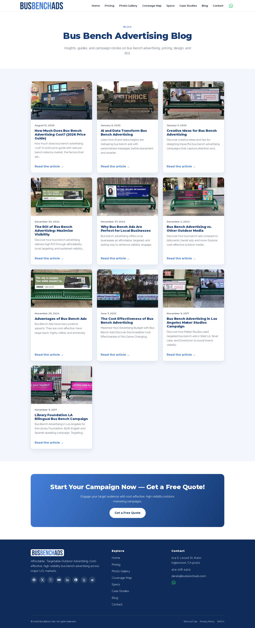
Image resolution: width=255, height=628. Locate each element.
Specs (170, 5)
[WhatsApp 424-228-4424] (173, 582)
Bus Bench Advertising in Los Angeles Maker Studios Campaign (192, 322)
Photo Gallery (128, 5)
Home (96, 5)
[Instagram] (50, 580)
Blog (205, 5)
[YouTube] (59, 580)
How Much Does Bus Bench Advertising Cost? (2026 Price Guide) (60, 134)
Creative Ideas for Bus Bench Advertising (192, 132)
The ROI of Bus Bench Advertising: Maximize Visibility (54, 230)
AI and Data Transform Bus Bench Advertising (124, 132)
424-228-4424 (180, 569)
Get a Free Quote (128, 512)
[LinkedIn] (67, 580)
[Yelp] (84, 580)
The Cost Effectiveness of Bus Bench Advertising (127, 321)
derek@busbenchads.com (188, 576)
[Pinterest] (75, 580)
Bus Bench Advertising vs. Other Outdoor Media (189, 229)
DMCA (220, 621)
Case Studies (188, 5)
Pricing (109, 5)
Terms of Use (190, 621)
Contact (218, 5)
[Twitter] (42, 580)
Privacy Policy (207, 621)
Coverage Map (152, 5)
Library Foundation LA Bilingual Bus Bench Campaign (61, 417)
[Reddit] (92, 580)
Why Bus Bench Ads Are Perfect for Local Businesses (126, 229)
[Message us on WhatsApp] (231, 5)
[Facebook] (34, 580)
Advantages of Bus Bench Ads (61, 319)
